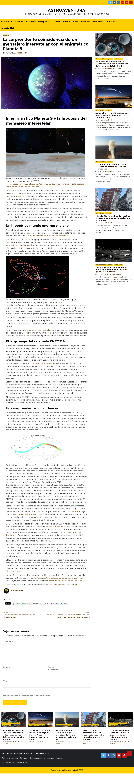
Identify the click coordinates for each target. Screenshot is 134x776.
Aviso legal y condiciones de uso (15, 753)
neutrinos (76, 511)
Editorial (85, 22)
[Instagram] (118, 2)
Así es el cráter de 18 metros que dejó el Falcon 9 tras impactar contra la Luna (112, 115)
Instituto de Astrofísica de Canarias (43, 184)
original (75, 585)
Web (5, 681)
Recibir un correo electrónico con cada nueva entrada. (27, 696)
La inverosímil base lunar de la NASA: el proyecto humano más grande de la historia (111, 269)
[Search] (131, 22)
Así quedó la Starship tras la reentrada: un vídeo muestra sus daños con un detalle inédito (111, 64)
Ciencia (56, 22)
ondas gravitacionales (27, 514)
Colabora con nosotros (53, 758)
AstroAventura (66, 10)
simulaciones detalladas (17, 245)
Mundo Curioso (70, 22)
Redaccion (22, 53)
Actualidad (6, 22)
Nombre (7, 667)
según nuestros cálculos (60, 527)
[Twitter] (110, 2)
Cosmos (19, 22)
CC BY (61, 302)
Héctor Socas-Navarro (16, 184)
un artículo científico (42, 364)
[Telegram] (126, 2)
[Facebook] (114, 2)
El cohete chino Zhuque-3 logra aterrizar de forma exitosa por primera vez (111, 167)
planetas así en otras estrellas (37, 330)
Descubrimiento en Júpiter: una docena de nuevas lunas (23, 614)
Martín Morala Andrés (113, 68)
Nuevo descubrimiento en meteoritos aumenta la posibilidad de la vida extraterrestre (68, 614)
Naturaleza (98, 22)
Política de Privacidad (40, 753)
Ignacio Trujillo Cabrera (73, 184)
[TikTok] (131, 2)
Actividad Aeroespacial (37, 22)
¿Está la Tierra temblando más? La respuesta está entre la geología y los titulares (112, 218)
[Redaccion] (6, 591)
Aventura (111, 22)
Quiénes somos (36, 758)
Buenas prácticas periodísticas (14, 763)
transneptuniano (14, 196)
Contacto (23, 758)
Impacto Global (8, 28)
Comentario (9, 641)
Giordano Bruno (13, 571)
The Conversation (56, 585)
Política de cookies (10, 758)
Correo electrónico (53, 669)
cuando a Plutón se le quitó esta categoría (48, 236)
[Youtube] (122, 2)
